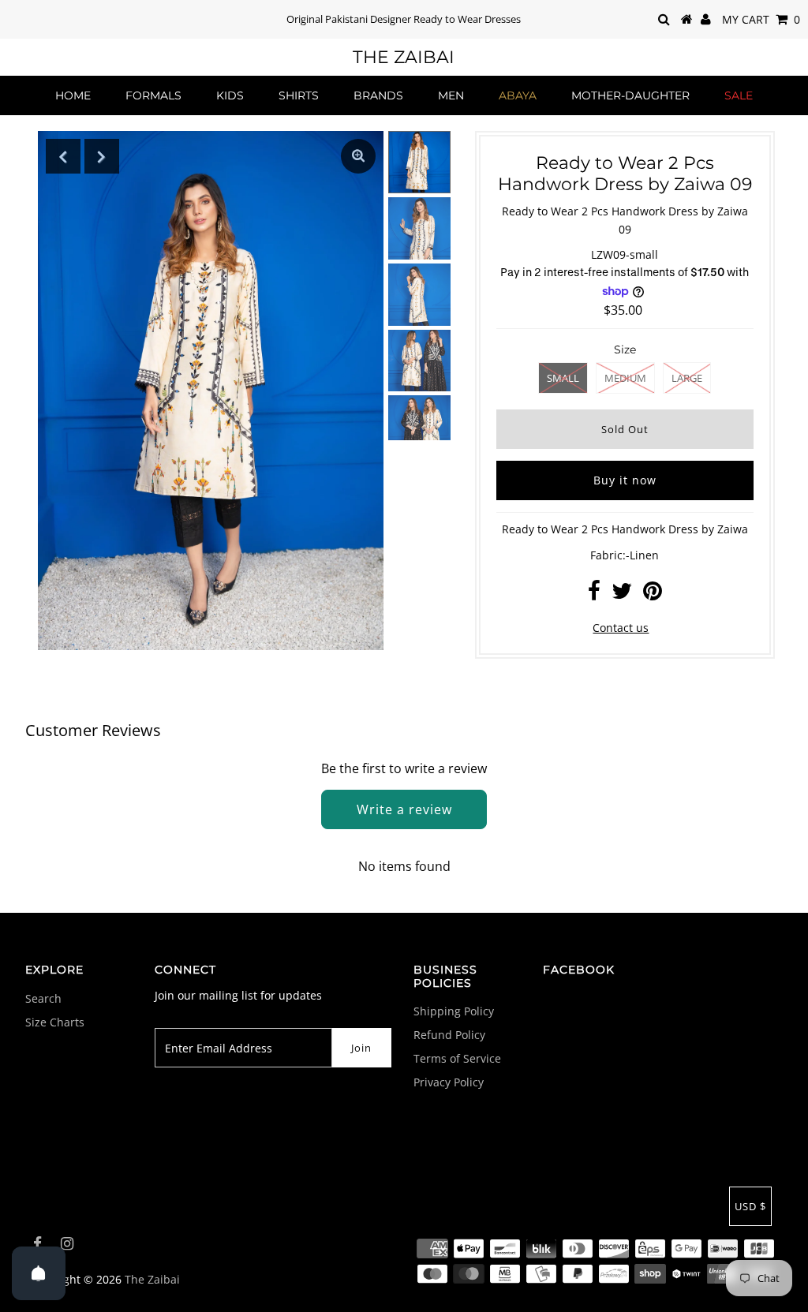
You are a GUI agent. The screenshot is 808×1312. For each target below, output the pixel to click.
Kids (230, 95)
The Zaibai (403, 57)
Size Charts (54, 1022)
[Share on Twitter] (622, 594)
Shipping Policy (453, 1011)
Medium (625, 378)
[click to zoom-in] (358, 156)
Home (73, 95)
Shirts (299, 95)
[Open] (38, 1273)
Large (686, 378)
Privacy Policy (448, 1082)
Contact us (621, 627)
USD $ (750, 1206)
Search (43, 998)
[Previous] (63, 156)
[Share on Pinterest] (652, 594)
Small (563, 378)
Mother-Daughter (630, 95)
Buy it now (624, 480)
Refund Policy (449, 1034)
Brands (378, 95)
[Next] (101, 156)
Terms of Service (457, 1058)
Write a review (404, 809)
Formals (153, 95)
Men (451, 95)
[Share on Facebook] (594, 594)
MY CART (761, 19)
